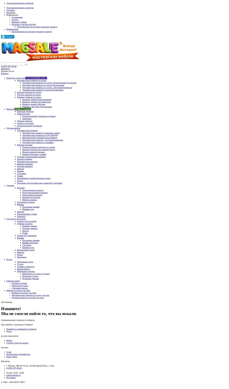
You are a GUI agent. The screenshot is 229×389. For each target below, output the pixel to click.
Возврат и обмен (19, 22)
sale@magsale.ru (13, 375)
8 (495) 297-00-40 (8, 66)
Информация (12, 29)
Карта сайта (11, 357)
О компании (17, 17)
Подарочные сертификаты (18, 354)
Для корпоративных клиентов (20, 3)
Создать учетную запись (17, 343)
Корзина (5, 73)
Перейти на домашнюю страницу (21, 329)
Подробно (11, 378)
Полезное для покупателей (24, 24)
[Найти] (27, 64)
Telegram (9, 37)
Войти (9, 340)
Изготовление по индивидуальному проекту (37, 27)
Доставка (10, 10)
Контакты (10, 12)
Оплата (15, 20)
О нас (9, 352)
